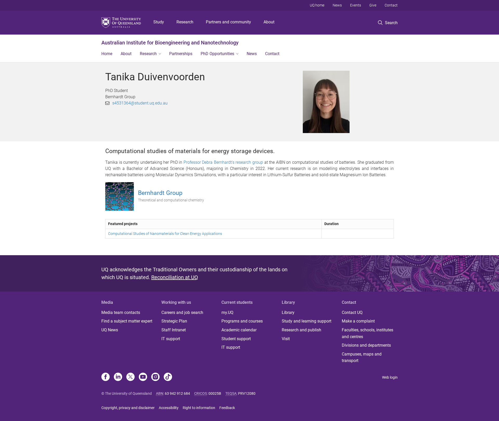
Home (106, 53)
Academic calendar (239, 329)
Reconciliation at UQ (174, 277)
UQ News (109, 329)
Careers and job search (182, 312)
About (269, 21)
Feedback (227, 408)
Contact (391, 5)
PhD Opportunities (217, 53)
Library (288, 312)
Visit (286, 338)
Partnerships (180, 53)
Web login (390, 377)
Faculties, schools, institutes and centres (367, 333)
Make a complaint (358, 321)
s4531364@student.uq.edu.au (140, 103)
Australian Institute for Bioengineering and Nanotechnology (170, 43)
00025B (214, 393)
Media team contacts (120, 312)
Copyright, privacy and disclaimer (128, 408)
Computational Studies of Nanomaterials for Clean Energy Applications (165, 234)
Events (355, 5)
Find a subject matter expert (126, 321)
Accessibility (169, 408)
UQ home (317, 5)
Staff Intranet (173, 329)
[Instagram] (155, 377)
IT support (170, 338)
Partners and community (228, 21)
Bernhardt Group (160, 192)
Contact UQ (352, 312)
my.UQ (227, 312)
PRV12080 (246, 393)
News (337, 5)
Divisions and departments (366, 345)
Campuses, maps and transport (362, 357)
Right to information (199, 408)
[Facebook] (105, 377)
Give (372, 5)
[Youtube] (143, 377)
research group (249, 162)
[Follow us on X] (130, 377)
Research (184, 21)
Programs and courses (242, 321)
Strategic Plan (174, 321)
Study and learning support (306, 321)
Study (158, 21)
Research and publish (301, 329)
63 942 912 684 (177, 393)
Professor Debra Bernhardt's (208, 162)
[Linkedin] (118, 377)
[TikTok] (168, 377)
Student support (236, 338)
